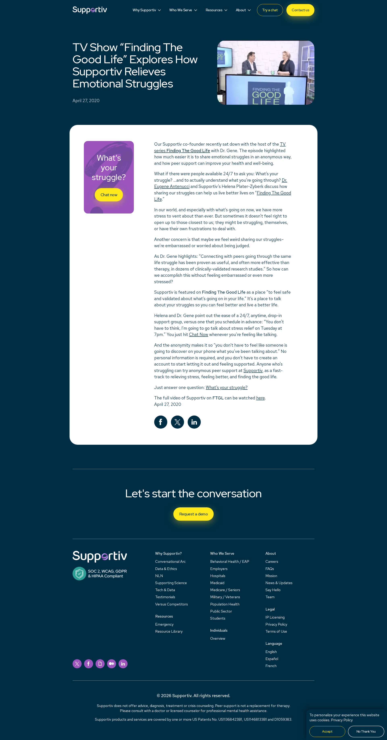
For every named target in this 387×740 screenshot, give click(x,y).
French (271, 665)
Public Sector (221, 611)
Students (217, 618)
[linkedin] (123, 663)
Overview (217, 638)
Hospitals (217, 575)
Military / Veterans (225, 597)
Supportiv (252, 370)
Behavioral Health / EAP (229, 561)
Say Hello (273, 590)
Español (271, 658)
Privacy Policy (342, 720)
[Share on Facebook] (160, 422)
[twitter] (77, 663)
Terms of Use (276, 631)
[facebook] (88, 663)
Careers (271, 561)
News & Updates (278, 582)
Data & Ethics (166, 568)
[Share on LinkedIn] (194, 422)
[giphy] (100, 663)
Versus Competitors (171, 604)
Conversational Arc (170, 561)
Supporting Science (171, 582)
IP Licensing (275, 617)
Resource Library (169, 631)
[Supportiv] (90, 10)
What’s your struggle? (227, 387)
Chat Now (198, 334)
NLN (159, 575)
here (260, 398)
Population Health (224, 604)
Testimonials (165, 597)
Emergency (164, 624)
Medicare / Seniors (225, 590)
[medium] (111, 663)
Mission (271, 575)
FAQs (269, 568)
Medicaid (217, 582)
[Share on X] (177, 422)
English (271, 651)
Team (270, 597)
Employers (219, 568)
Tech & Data (165, 590)
